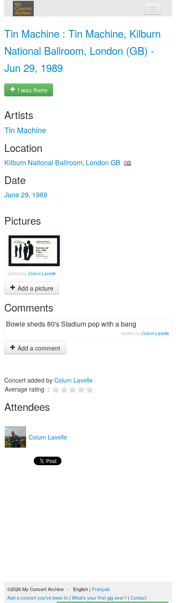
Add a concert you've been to (37, 597)
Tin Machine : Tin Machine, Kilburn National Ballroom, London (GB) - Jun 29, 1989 (82, 50)
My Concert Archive (23, 8)
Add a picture (34, 288)
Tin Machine (25, 129)
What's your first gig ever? (99, 597)
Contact (138, 597)
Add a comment (38, 348)
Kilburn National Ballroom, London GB (62, 162)
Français (101, 588)
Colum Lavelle (42, 273)
